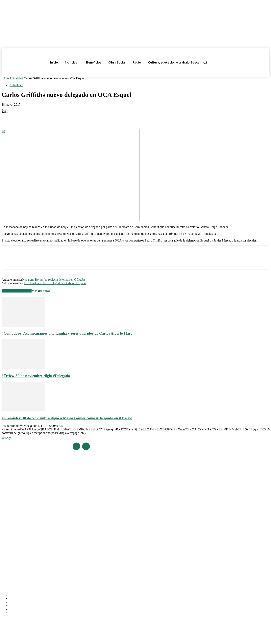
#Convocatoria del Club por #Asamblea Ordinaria (32, 507)
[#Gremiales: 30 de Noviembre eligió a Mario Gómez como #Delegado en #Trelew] (23, 410)
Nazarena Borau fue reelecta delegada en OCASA (53, 279)
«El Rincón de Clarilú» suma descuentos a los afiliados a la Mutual (41, 551)
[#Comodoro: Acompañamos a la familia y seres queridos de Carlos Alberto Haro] (23, 325)
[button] (199, 62)
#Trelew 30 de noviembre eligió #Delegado (36, 376)
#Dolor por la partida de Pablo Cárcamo (25, 502)
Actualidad (16, 78)
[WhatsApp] (36, 118)
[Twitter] (22, 118)
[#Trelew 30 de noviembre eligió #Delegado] (23, 368)
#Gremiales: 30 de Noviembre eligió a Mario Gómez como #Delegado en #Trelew (67, 418)
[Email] (51, 118)
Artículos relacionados (17, 291)
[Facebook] (8, 118)
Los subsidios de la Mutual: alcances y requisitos (31, 545)
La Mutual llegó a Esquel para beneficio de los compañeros (37, 534)
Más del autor (41, 291)
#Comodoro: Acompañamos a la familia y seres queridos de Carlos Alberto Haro (67, 333)
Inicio (5, 78)
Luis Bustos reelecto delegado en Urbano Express (55, 283)
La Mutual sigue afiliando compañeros (25, 540)
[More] (65, 118)
